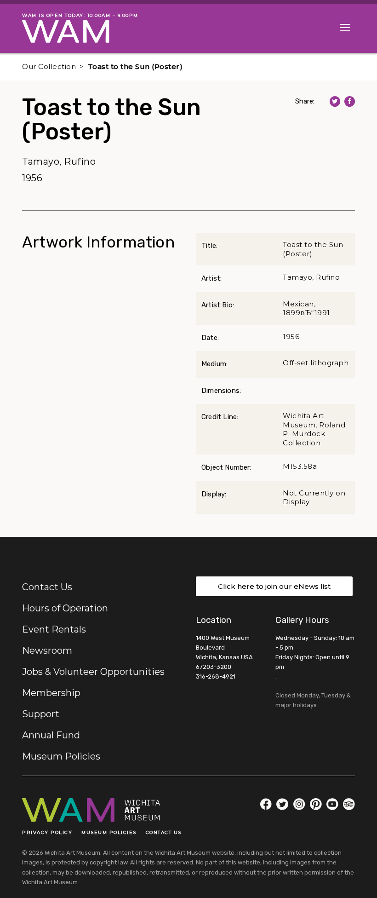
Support (40, 714)
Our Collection (49, 66)
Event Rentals (54, 629)
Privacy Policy (47, 832)
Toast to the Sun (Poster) (135, 66)
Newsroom (47, 650)
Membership (51, 692)
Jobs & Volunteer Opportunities (93, 671)
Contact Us (47, 587)
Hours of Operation (65, 608)
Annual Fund (51, 735)
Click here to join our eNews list (274, 586)
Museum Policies (61, 756)
